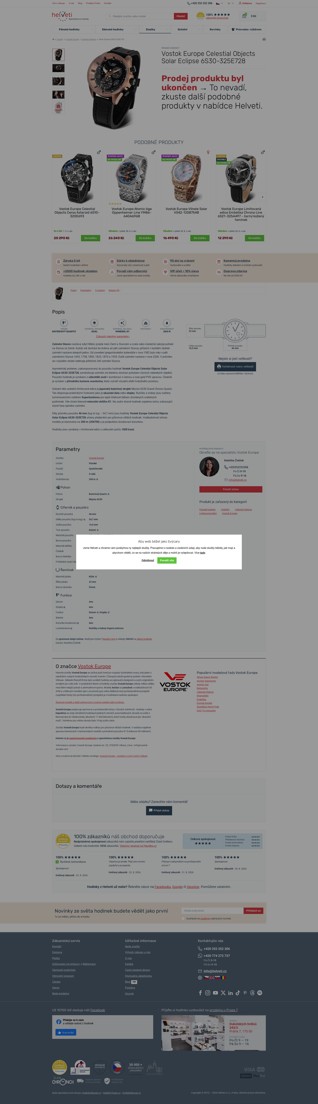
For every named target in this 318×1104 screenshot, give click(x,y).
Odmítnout (148, 560)
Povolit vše (167, 560)
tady (202, 552)
